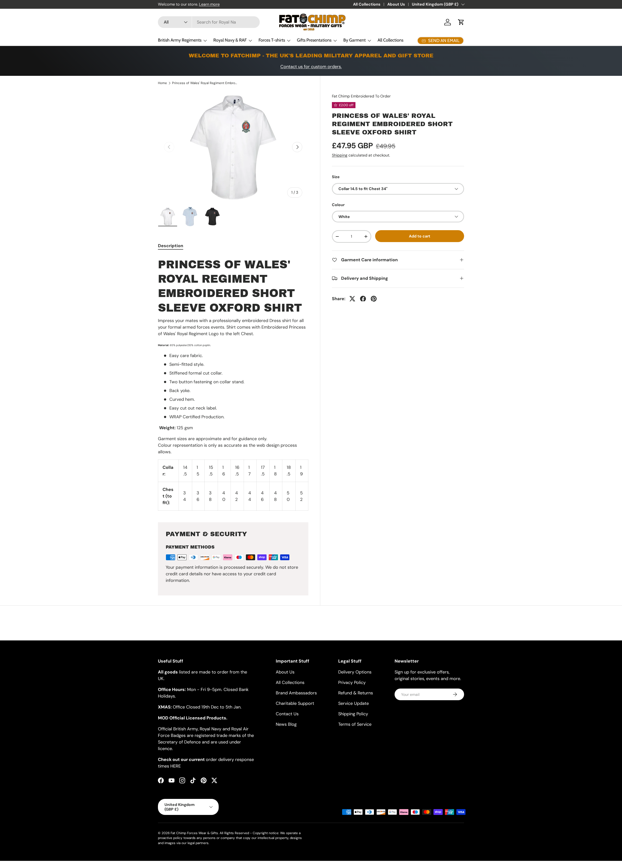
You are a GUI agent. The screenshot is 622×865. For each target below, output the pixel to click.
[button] (461, 22)
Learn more (209, 4)
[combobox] (209, 22)
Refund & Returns (355, 693)
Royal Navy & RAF (230, 40)
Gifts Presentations (314, 40)
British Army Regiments (179, 40)
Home (162, 83)
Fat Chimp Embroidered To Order (361, 96)
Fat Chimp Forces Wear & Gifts (194, 833)
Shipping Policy (353, 714)
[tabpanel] (233, 383)
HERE (175, 766)
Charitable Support (295, 703)
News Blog (286, 724)
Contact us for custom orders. (311, 67)
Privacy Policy (352, 682)
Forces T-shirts (272, 40)
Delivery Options (354, 672)
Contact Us (287, 714)
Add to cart (419, 236)
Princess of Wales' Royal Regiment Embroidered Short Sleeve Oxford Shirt (205, 83)
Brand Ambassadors (296, 693)
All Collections (366, 4)
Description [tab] (170, 246)
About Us (396, 4)
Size (336, 176)
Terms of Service (354, 724)
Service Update (353, 703)
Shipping (339, 155)
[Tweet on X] (352, 298)
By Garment (354, 40)
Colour (338, 204)
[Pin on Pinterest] (373, 298)
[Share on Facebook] (363, 298)
